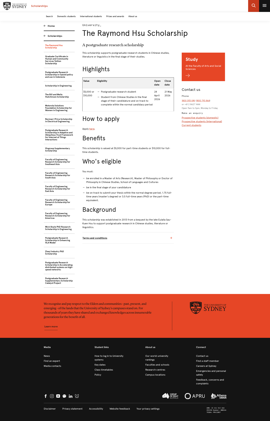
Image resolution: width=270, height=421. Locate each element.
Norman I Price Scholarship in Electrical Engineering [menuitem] (58, 120)
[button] (253, 6)
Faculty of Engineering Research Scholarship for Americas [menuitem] (57, 215)
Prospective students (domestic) (200, 117)
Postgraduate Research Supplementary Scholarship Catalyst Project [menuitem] (59, 280)
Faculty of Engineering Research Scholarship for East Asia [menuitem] (57, 188)
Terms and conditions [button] (94, 237)
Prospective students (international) (202, 121)
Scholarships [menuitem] (55, 35)
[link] (59, 356)
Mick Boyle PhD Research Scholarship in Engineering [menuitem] (58, 228)
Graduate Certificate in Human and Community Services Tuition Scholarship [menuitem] (56, 60)
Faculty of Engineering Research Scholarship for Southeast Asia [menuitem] (57, 162)
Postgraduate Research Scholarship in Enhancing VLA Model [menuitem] (57, 240)
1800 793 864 (203, 100)
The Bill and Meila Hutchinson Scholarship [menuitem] (57, 95)
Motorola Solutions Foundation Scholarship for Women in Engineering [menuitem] (58, 108)
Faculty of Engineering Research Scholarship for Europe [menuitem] (57, 202)
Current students (191, 125)
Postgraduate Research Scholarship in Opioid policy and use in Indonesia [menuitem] (59, 74)
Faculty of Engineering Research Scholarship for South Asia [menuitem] (57, 175)
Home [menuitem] (51, 25)
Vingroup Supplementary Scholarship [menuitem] (57, 149)
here (91, 128)
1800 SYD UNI (188, 100)
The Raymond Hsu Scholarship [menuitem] (54, 46)
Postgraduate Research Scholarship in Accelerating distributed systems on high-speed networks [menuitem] (59, 266)
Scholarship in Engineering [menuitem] (58, 85)
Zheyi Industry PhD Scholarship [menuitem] (54, 252)
